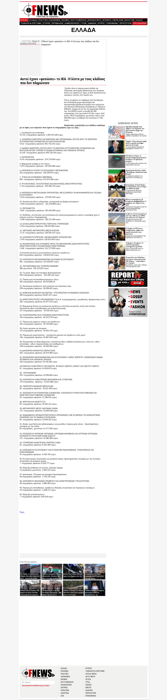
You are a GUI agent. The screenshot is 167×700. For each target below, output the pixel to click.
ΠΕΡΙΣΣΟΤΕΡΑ (125, 23)
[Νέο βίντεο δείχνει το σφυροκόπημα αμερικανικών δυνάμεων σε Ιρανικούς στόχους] (116, 162)
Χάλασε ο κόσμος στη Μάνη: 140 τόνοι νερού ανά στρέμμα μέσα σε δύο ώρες (73, 593)
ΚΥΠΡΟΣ (101, 23)
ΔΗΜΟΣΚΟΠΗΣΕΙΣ (72, 23)
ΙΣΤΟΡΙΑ (46, 23)
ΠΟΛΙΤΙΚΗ (43, 20)
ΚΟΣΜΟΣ (66, 20)
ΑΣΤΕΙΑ (88, 679)
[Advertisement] (41, 105)
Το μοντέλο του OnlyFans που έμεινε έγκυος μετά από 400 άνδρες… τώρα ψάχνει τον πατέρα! (136, 260)
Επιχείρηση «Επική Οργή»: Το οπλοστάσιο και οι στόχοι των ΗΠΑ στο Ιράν (136, 186)
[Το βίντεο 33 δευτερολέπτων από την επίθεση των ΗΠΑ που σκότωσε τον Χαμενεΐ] (116, 220)
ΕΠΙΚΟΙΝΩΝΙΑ (112, 23)
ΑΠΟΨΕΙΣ (107, 20)
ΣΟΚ (62, 696)
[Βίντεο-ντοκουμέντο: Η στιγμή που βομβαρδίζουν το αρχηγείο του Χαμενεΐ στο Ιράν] (116, 205)
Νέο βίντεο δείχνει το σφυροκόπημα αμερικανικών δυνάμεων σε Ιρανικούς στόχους (136, 158)
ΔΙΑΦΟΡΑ (92, 23)
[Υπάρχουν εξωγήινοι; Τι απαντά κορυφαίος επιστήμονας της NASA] (116, 249)
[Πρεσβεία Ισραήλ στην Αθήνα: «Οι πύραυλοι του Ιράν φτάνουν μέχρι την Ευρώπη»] (116, 133)
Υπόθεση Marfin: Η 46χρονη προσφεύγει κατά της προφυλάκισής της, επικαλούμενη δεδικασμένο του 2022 (94, 595)
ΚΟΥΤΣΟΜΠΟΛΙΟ (78, 20)
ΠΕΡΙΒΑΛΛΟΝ (57, 23)
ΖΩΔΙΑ (139, 20)
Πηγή (22, 512)
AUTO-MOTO (90, 677)
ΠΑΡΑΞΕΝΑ (118, 20)
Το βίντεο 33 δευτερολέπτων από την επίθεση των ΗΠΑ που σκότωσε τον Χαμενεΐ (136, 216)
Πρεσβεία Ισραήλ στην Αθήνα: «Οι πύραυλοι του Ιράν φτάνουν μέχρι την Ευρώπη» (135, 129)
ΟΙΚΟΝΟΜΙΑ (54, 20)
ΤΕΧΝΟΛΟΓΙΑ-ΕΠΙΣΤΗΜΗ (30, 23)
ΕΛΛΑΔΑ (33, 20)
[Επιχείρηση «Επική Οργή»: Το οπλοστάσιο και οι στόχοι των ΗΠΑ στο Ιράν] (116, 191)
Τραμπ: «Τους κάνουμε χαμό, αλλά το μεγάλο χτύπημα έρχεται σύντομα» (136, 143)
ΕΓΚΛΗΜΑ (64, 671)
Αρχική (24, 20)
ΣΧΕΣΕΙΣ (88, 685)
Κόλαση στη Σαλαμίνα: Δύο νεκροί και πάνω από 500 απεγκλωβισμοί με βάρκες (29, 593)
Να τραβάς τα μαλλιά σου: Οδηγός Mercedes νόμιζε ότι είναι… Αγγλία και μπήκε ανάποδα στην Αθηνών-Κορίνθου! (30, 578)
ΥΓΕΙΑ (83, 23)
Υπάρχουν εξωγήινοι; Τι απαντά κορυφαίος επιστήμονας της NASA (134, 245)
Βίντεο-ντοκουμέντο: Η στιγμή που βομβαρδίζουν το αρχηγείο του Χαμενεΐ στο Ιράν (136, 202)
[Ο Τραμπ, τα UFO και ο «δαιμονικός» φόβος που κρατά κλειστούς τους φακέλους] (116, 234)
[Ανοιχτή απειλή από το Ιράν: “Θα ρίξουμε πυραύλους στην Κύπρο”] (116, 176)
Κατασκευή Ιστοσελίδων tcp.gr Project (35, 686)
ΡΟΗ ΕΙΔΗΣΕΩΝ (139, 23)
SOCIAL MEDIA (91, 674)
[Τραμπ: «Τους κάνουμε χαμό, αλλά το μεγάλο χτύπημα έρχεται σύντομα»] (116, 147)
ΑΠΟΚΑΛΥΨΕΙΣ (94, 20)
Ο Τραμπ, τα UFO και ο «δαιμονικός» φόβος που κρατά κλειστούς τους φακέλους (135, 231)
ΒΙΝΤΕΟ (88, 688)
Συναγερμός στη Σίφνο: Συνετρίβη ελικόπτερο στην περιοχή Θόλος (94, 576)
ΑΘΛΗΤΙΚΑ (130, 20)
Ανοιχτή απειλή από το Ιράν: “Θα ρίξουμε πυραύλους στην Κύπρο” (136, 172)
